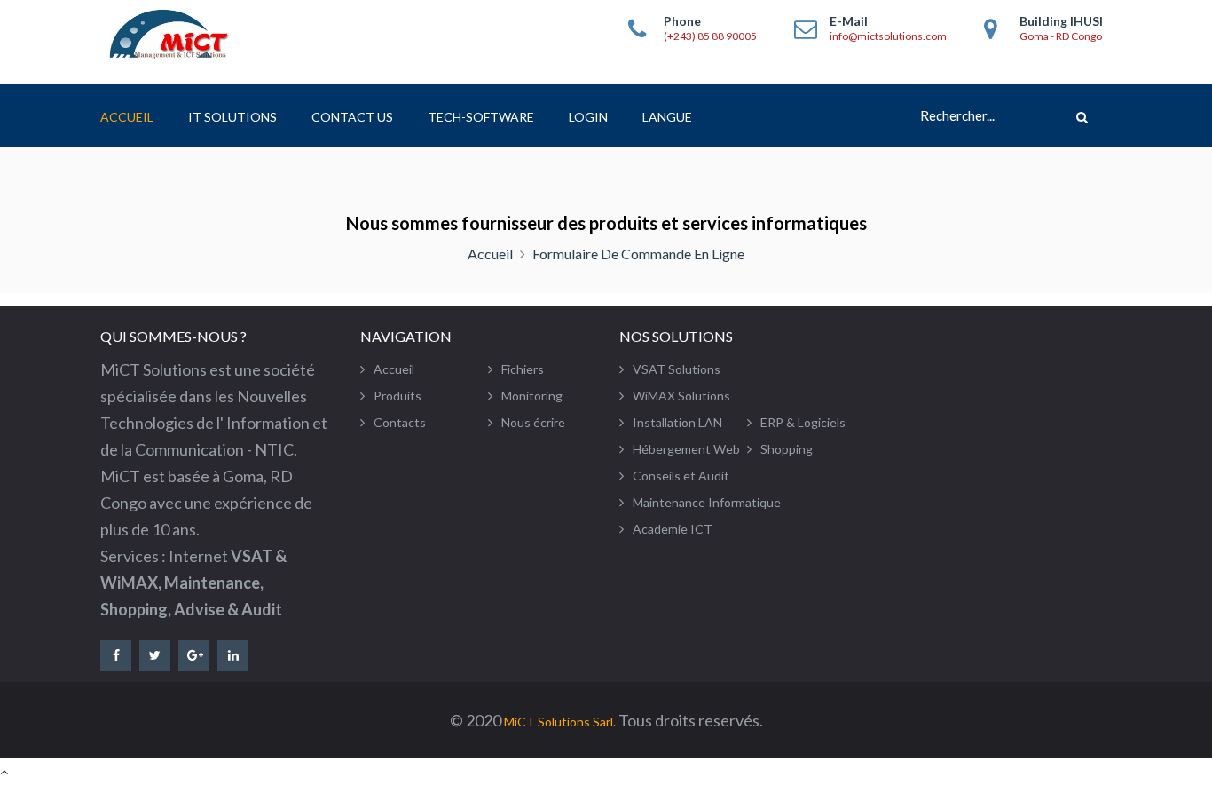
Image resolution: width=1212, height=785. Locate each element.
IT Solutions (232, 117)
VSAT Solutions (676, 369)
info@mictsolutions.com (888, 36)
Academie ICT (672, 528)
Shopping (786, 448)
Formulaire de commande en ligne (638, 253)
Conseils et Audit (681, 475)
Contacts (400, 422)
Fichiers (522, 369)
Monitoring (532, 395)
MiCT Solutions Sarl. (560, 721)
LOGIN (588, 117)
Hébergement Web (686, 448)
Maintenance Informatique (707, 502)
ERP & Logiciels (803, 422)
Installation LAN (677, 422)
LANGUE (667, 117)
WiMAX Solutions (681, 395)
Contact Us (352, 117)
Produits (397, 395)
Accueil (126, 117)
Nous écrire (533, 422)
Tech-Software (481, 117)
